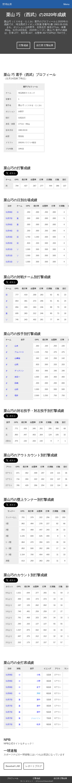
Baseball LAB (13, 766)
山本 (16, 346)
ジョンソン (35, 718)
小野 (38, 681)
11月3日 (9, 237)
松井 (38, 724)
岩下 (38, 687)
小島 (38, 675)
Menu (66, 4)
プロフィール (12, 778)
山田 (16, 389)
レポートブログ (33, 766)
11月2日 (9, 243)
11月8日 (9, 212)
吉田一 (17, 377)
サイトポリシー (26, 781)
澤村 (38, 693)
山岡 (16, 364)
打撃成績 (23, 45)
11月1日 (9, 249)
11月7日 (9, 218)
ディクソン (19, 371)
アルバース (19, 352)
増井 (16, 395)
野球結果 (7, 4)
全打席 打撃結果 (44, 45)
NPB (7, 739)
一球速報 (10, 750)
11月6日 (9, 224)
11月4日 (9, 231)
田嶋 (16, 383)
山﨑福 (17, 358)
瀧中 (38, 700)
